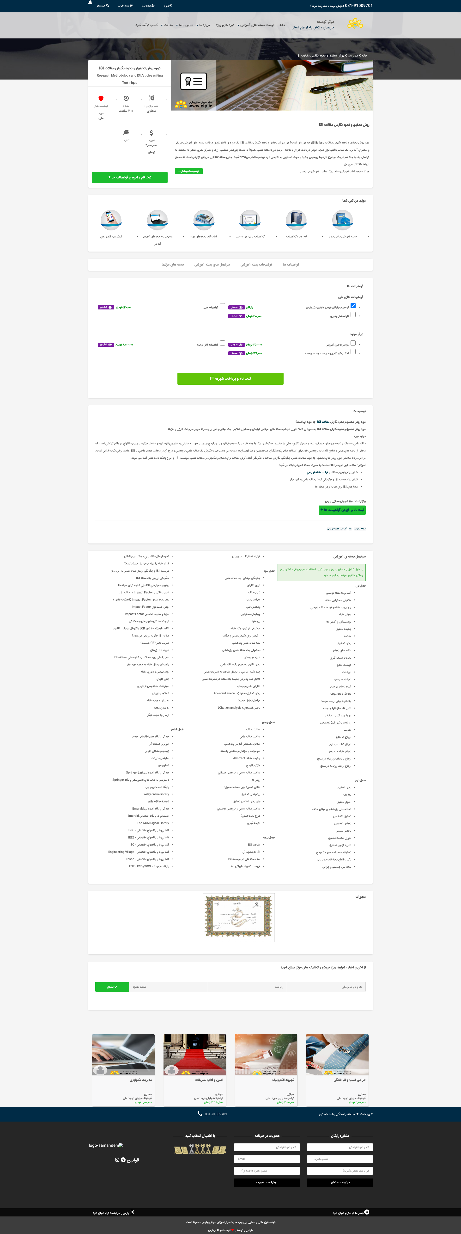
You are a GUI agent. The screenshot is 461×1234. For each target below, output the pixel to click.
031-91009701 (359, 6)
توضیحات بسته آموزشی (256, 264)
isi (350, 529)
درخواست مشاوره (340, 1182)
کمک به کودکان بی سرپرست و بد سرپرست (290, 353)
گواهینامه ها (291, 264)
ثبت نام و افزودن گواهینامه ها (131, 177)
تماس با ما (186, 25)
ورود (167, 6)
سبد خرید (124, 6)
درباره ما (204, 25)
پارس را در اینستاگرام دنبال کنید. (111, 1213)
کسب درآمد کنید (146, 25)
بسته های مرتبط (173, 264)
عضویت (147, 6)
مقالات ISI (323, 422)
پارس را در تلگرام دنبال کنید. (348, 1213)
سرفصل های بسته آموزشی (212, 264)
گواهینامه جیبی (159, 307)
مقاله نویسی (360, 529)
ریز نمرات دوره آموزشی (290, 345)
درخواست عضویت (266, 1182)
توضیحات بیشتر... (188, 171)
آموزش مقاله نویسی (336, 529)
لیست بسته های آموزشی (256, 25)
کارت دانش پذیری (290, 316)
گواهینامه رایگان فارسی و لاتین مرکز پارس (290, 307)
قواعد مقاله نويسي (317, 472)
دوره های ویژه (225, 25)
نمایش (234, 307)
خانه (282, 25)
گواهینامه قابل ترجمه (159, 345)
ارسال (110, 987)
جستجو (101, 6)
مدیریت (353, 56)
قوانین (133, 1160)
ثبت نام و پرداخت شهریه (232, 379)
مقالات (168, 25)
